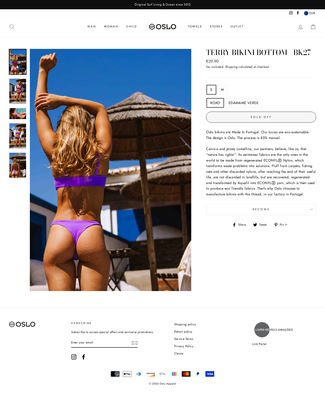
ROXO (215, 102)
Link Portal (259, 344)
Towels (195, 26)
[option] (162, 4)
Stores (216, 26)
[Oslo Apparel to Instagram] (73, 357)
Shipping (231, 67)
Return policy (183, 331)
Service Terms (183, 339)
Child (131, 26)
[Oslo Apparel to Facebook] (83, 357)
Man (92, 26)
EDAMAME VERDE (244, 102)
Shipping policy (185, 324)
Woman (111, 26)
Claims (178, 353)
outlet (237, 26)
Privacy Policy (183, 346)
